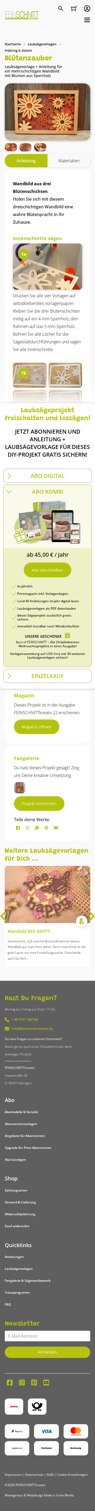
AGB (50, 1474)
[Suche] (61, 9)
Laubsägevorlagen (42, 44)
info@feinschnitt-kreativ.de (32, 1028)
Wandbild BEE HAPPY (29, 931)
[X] (27, 828)
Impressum (13, 1474)
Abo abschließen (47, 570)
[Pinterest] (46, 828)
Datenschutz (34, 1474)
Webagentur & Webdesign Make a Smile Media (39, 1495)
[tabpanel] (47, 425)
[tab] (26, 160)
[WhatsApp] (37, 828)
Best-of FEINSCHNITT (31, 642)
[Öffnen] (87, 20)
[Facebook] (18, 828)
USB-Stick (53, 653)
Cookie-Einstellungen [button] (72, 1474)
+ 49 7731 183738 (24, 1019)
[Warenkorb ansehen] (74, 8)
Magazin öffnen (36, 726)
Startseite (13, 44)
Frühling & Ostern (18, 50)
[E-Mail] (56, 828)
